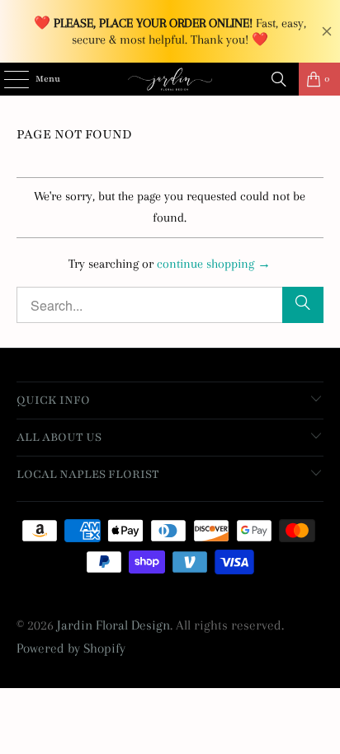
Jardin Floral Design (113, 625)
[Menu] (7, 79)
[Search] (279, 79)
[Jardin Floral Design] (170, 79)
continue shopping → (214, 263)
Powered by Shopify (71, 648)
